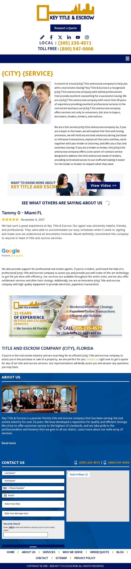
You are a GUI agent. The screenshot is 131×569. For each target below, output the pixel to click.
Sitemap (61, 558)
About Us (28, 552)
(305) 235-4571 (75, 42)
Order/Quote (99, 552)
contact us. (92, 333)
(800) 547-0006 (76, 48)
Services (49, 552)
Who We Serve (73, 552)
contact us (92, 359)
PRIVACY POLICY (84, 558)
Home (10, 552)
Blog (120, 552)
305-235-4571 (88, 328)
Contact (42, 558)
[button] (127, 58)
